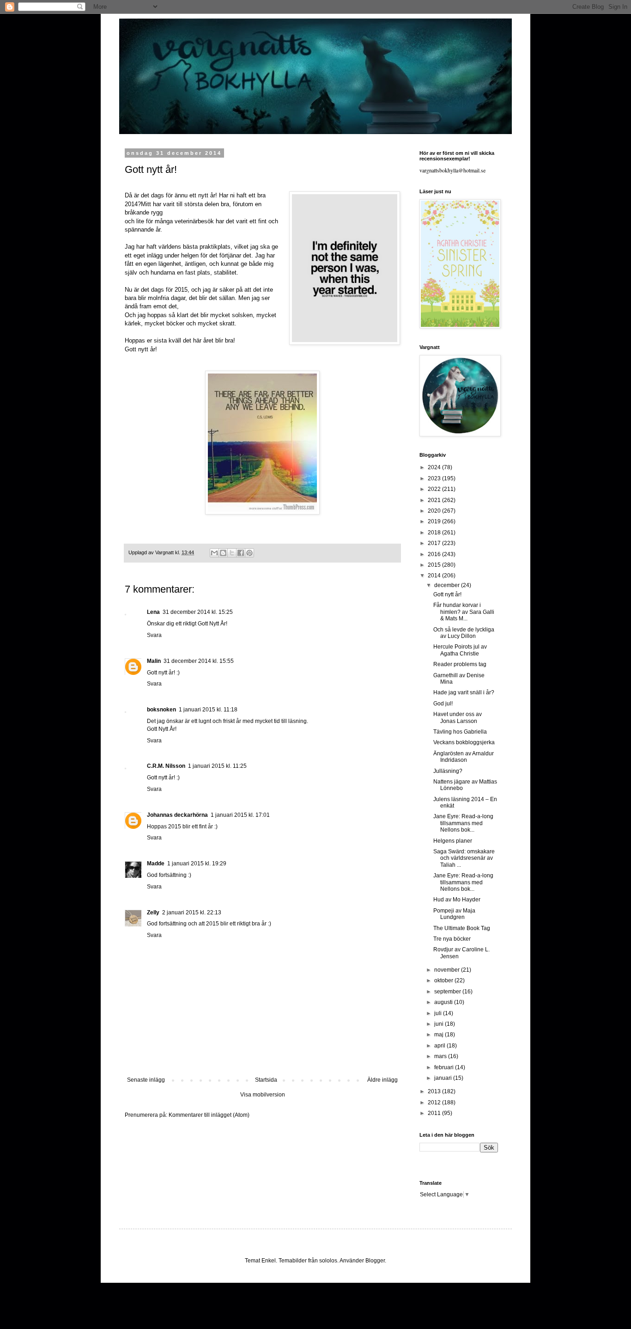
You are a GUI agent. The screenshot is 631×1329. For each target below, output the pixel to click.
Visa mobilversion (262, 1094)
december (447, 585)
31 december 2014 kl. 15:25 (198, 612)
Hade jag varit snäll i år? (463, 692)
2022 (435, 489)
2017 (435, 543)
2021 (435, 500)
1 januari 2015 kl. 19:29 (196, 863)
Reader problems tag (459, 664)
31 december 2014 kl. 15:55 (199, 661)
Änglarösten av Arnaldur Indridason (463, 756)
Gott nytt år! (447, 594)
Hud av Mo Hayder (456, 899)
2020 (435, 511)
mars (441, 1056)
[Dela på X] (232, 552)
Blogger (375, 1260)
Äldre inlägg (382, 1080)
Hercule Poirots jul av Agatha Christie (460, 649)
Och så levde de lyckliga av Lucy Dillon (463, 632)
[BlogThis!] (223, 552)
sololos (328, 1260)
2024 (435, 467)
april (440, 1045)
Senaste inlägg (146, 1080)
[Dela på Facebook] (240, 552)
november (447, 970)
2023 (435, 478)
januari (443, 1078)
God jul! (443, 703)
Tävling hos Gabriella (460, 732)
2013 (435, 1091)
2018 (435, 532)
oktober (444, 980)
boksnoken (161, 709)
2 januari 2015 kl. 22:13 (191, 912)
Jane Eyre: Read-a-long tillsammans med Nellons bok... (463, 823)
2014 (435, 575)
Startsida (266, 1080)
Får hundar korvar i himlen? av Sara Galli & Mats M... (463, 612)
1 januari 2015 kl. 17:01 (240, 815)
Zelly (153, 912)
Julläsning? (447, 771)
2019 (435, 521)
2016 (435, 554)
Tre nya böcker (452, 939)
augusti (444, 1002)
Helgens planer (452, 841)
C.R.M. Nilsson (166, 766)
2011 (435, 1113)
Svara (154, 635)
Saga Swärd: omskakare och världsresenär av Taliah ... (464, 858)
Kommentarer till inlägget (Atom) (209, 1115)
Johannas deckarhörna (177, 815)
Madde (155, 863)
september (448, 991)
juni (439, 1024)
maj (439, 1034)
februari (444, 1067)
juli (438, 1013)
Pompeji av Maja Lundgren (454, 913)
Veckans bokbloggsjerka (464, 742)
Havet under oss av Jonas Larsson (457, 717)
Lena (153, 612)
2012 (435, 1102)
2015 (435, 565)
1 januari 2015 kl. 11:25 (217, 766)
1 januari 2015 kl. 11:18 (208, 709)
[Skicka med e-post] (214, 552)
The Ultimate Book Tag (461, 928)
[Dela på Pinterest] (249, 552)
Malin (154, 661)
